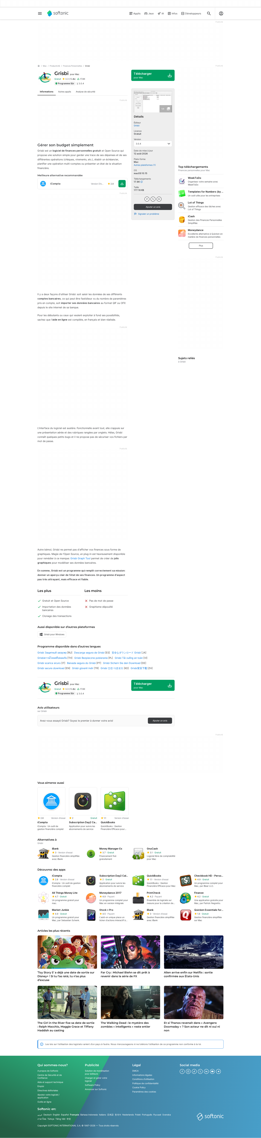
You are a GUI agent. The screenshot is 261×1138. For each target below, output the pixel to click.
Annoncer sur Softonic (96, 1089)
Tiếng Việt (60, 1119)
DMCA (135, 1070)
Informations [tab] (46, 91)
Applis (136, 13)
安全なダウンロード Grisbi (126, 652)
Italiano (102, 1114)
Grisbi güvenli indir (82, 668)
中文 (69, 1119)
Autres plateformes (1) (145, 165)
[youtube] (212, 1071)
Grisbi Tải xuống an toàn (129, 657)
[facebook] (147, 199)
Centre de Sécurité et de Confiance (49, 1076)
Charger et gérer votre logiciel (96, 1079)
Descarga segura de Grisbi (89, 652)
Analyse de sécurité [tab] (85, 91)
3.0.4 (138, 143)
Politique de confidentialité (145, 1083)
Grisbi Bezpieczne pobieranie (91, 657)
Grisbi (66, 73)
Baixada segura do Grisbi (81, 663)
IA (163, 13)
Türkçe (50, 1119)
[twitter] (153, 199)
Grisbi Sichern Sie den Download (121, 663)
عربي (39, 1114)
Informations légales (142, 1075)
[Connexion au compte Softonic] (221, 13)
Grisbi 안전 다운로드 (112, 668)
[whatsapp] (159, 199)
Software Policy (92, 1085)
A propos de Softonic (47, 1070)
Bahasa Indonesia (89, 1114)
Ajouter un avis (153, 207)
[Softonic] (57, 13)
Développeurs (193, 13)
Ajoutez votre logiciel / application (48, 1096)
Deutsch (48, 1114)
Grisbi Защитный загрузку (52, 652)
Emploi (40, 1086)
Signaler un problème (148, 214)
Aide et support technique (50, 1082)
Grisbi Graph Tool (80, 558)
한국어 (118, 1114)
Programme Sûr (66, 83)
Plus (201, 245)
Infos (174, 13)
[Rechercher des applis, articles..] (209, 13)
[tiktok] (194, 1071)
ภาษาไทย (41, 1119)
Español (65, 1114)
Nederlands (128, 1114)
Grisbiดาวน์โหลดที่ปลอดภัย (52, 657)
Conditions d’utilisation (143, 1079)
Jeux (151, 13)
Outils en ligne (44, 1101)
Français (74, 1114)
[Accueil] (38, 66)
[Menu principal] (40, 13)
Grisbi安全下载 (139, 668)
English (56, 1114)
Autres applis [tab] (64, 91)
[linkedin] (206, 1071)
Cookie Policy (139, 1087)
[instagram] (188, 1071)
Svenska (166, 1114)
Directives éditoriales (47, 1090)
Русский (157, 1114)
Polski (138, 1114)
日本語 (110, 1114)
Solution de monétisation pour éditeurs (97, 1072)
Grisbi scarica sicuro (49, 663)
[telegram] (218, 1071)
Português (147, 1114)
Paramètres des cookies (144, 1091)
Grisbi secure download (50, 668)
